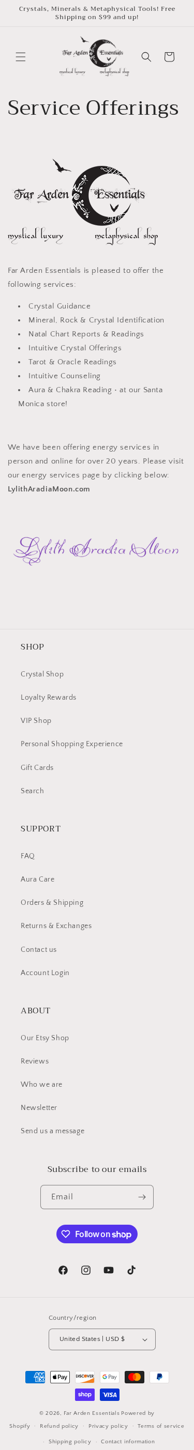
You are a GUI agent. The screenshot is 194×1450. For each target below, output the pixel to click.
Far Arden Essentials (92, 1413)
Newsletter (39, 1108)
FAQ (28, 856)
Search (32, 791)
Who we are (42, 1085)
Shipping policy (70, 1442)
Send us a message (52, 1131)
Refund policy (59, 1426)
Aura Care (37, 879)
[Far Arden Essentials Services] (97, 571)
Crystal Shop (42, 674)
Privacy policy (108, 1426)
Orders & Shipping (52, 903)
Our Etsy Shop (45, 1038)
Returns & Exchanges (56, 926)
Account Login (45, 973)
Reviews (35, 1061)
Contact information (128, 1442)
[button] (20, 56)
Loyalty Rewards (49, 697)
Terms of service (161, 1426)
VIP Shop (36, 721)
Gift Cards (37, 768)
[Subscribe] (141, 1197)
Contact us (39, 950)
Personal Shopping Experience (72, 744)
